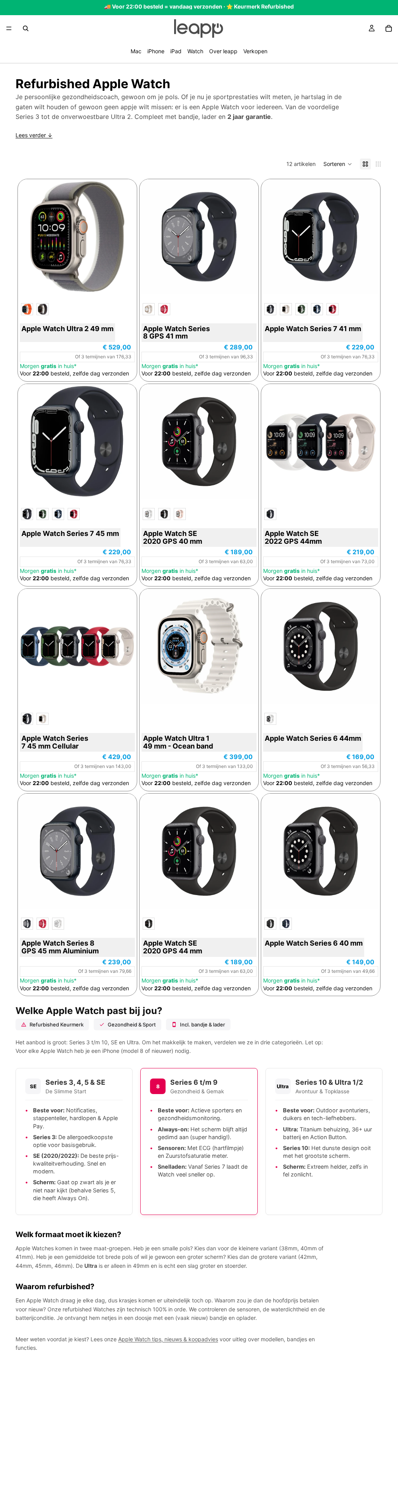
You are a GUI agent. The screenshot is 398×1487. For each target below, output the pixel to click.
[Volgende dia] (245, 236)
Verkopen (255, 51)
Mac (136, 51)
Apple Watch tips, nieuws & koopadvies (168, 1339)
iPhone (155, 51)
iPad (176, 51)
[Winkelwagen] (388, 28)
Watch (195, 51)
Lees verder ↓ (34, 135)
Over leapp (223, 51)
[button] (337, 164)
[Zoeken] (25, 28)
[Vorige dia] (153, 236)
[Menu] (9, 28)
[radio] (27, 309)
